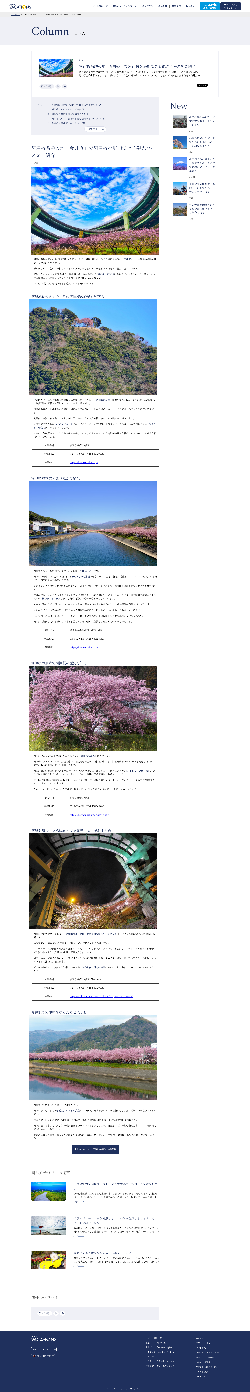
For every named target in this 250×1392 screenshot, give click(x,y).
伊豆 (75, 1201)
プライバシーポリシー (205, 1343)
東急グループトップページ (43, 1349)
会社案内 (199, 1338)
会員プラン (147, 6)
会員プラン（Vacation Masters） (161, 1351)
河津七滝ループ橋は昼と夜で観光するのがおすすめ (78, 118)
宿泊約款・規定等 (203, 1362)
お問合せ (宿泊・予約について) (160, 1365)
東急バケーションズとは (125, 6)
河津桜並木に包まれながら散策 (68, 109)
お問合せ (190, 6)
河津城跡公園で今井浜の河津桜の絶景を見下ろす (76, 104)
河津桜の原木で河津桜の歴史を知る (70, 114)
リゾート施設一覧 (99, 6)
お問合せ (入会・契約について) (160, 1361)
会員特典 (162, 6)
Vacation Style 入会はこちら (210, 6)
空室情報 (176, 6)
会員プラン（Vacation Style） (159, 1347)
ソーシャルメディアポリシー (207, 1352)
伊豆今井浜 (47, 86)
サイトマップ (201, 1376)
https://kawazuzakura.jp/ (84, 462)
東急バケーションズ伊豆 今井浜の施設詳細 (95, 1149)
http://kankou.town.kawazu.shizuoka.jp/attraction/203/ (101, 996)
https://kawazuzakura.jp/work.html (90, 814)
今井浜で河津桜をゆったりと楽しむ (70, 123)
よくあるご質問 (202, 1371)
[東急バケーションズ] (20, 6)
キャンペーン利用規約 (205, 1357)
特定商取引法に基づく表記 (206, 1367)
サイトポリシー (202, 1348)
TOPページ (15, 14)
